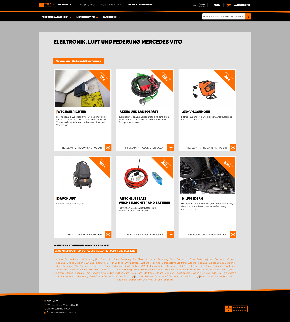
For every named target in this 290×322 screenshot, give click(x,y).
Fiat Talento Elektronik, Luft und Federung (110, 269)
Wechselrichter (71, 112)
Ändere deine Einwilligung (61, 312)
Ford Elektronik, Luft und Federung (150, 259)
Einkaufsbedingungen (59, 309)
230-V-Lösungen (196, 112)
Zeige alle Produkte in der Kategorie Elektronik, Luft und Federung (95, 251)
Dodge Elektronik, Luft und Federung (86, 262)
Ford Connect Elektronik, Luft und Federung (198, 273)
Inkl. (203, 4)
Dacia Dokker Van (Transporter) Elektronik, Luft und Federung (167, 276)
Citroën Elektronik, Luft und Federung (75, 259)
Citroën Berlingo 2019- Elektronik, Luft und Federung (150, 266)
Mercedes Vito (63, 61)
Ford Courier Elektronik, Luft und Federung (112, 276)
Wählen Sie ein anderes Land (62, 305)
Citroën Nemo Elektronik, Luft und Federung (184, 262)
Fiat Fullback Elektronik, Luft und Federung (201, 266)
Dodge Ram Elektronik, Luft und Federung (151, 279)
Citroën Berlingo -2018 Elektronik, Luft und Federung (133, 262)
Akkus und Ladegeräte (139, 112)
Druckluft (66, 198)
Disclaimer (52, 301)
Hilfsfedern (192, 198)
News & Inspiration (140, 4)
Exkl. (203, 7)
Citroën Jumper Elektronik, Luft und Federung (98, 266)
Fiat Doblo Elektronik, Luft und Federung (154, 269)
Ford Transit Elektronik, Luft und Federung (152, 273)
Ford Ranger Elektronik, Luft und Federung (107, 273)
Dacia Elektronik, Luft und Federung (188, 259)
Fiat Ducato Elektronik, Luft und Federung (198, 269)
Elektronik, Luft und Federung (86, 61)
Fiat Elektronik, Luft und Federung (113, 259)
